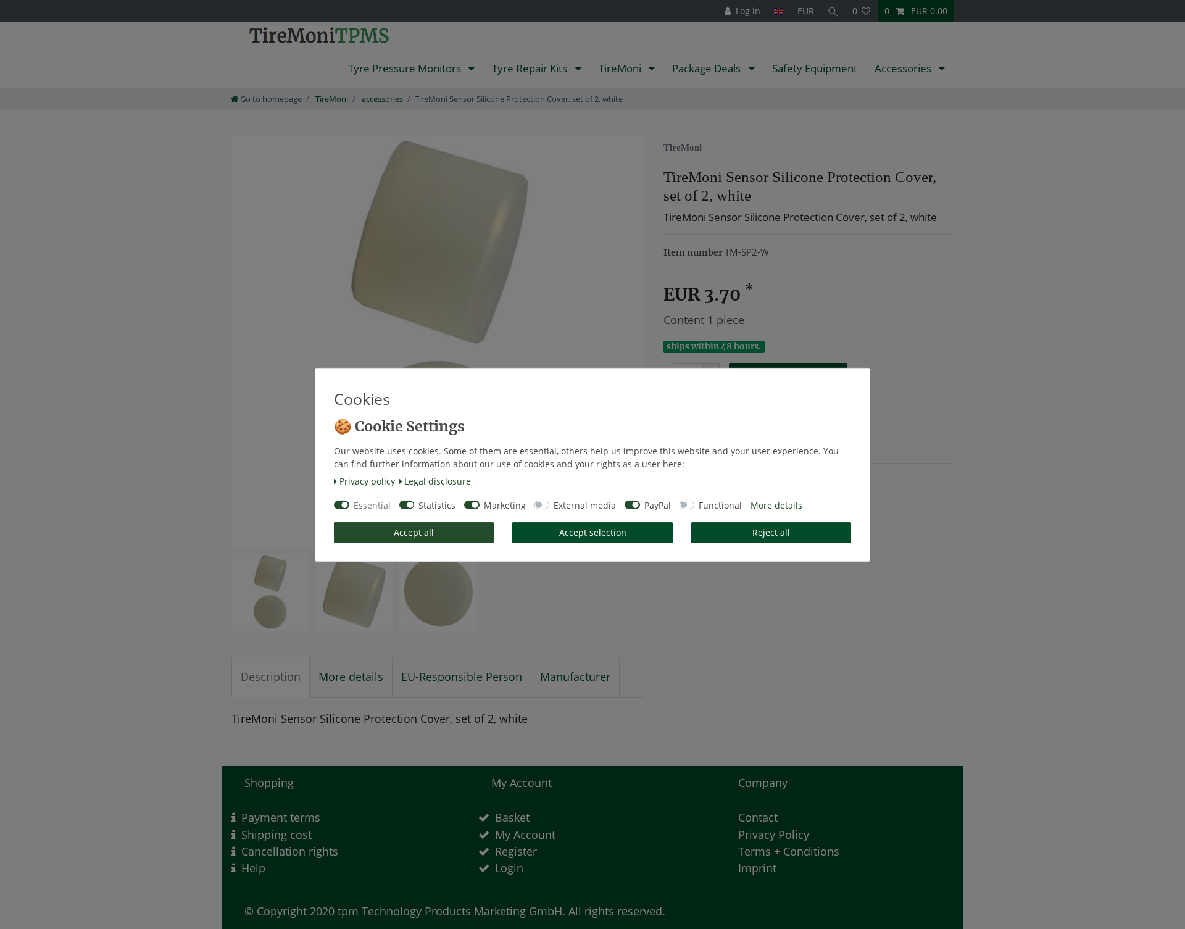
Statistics (436, 505)
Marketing (505, 505)
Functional (720, 505)
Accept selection (592, 532)
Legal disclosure (437, 481)
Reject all (771, 532)
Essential (372, 505)
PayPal (657, 505)
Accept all (414, 532)
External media (585, 505)
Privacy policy (367, 481)
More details (776, 505)
